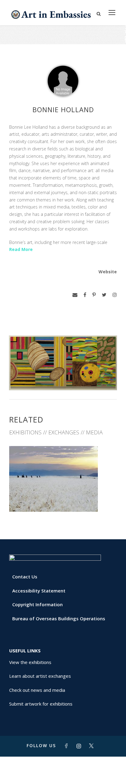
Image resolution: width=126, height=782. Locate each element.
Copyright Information (37, 604)
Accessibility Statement (38, 591)
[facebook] (84, 295)
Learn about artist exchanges (40, 676)
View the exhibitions (30, 662)
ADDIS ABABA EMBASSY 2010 (63, 498)
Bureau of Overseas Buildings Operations (58, 618)
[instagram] (115, 295)
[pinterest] (94, 295)
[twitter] (104, 295)
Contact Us (24, 577)
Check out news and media (37, 690)
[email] (74, 295)
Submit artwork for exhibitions (40, 704)
